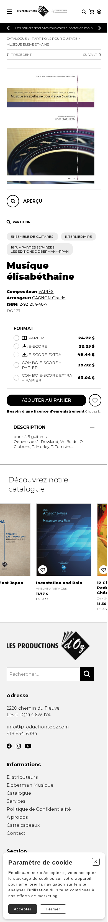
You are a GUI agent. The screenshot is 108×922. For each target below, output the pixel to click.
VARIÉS (45, 291)
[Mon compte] (99, 11)
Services (16, 801)
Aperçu (32, 201)
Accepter (23, 909)
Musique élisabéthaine (28, 44)
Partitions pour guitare (55, 38)
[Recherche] (84, 11)
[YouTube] (28, 746)
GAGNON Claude (48, 297)
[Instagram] (18, 746)
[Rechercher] (87, 674)
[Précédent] (8, 28)
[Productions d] (54, 645)
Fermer (53, 909)
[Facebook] (9, 746)
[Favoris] (95, 400)
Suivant (90, 54)
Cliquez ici (93, 411)
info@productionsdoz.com (38, 727)
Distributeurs (22, 777)
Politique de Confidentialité (39, 809)
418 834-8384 (22, 733)
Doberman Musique (30, 785)
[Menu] (9, 11)
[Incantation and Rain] (63, 551)
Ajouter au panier (46, 400)
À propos (17, 817)
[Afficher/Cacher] (92, 427)
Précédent (21, 54)
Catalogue (17, 38)
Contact (16, 833)
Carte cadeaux (23, 825)
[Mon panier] (91, 11)
